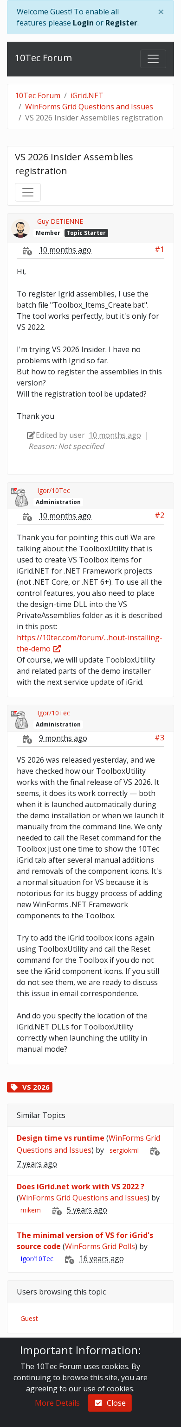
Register (121, 23)
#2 (159, 515)
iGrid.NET (87, 95)
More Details (57, 1403)
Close (114, 1403)
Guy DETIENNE (60, 221)
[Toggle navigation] (153, 59)
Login (83, 23)
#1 (159, 249)
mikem (30, 1210)
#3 (159, 737)
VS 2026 (36, 1087)
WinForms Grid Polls (100, 1246)
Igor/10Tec (53, 490)
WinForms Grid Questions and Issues (89, 106)
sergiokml (124, 1150)
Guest (29, 1318)
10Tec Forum (43, 57)
